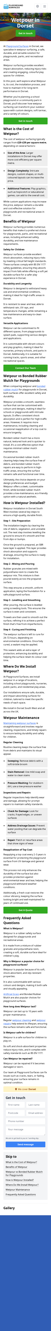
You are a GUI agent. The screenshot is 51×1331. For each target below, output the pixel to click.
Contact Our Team (25, 368)
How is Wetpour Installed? (20, 1180)
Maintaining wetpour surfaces (19, 723)
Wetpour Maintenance (18, 1189)
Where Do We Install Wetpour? (22, 1184)
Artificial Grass (11, 994)
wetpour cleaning (21, 1020)
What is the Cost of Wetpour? (21, 1162)
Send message (26, 1144)
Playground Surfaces (17, 46)
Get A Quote (25, 910)
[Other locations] (38, 6)
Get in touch (26, 33)
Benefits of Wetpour (16, 1167)
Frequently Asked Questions (21, 1194)
